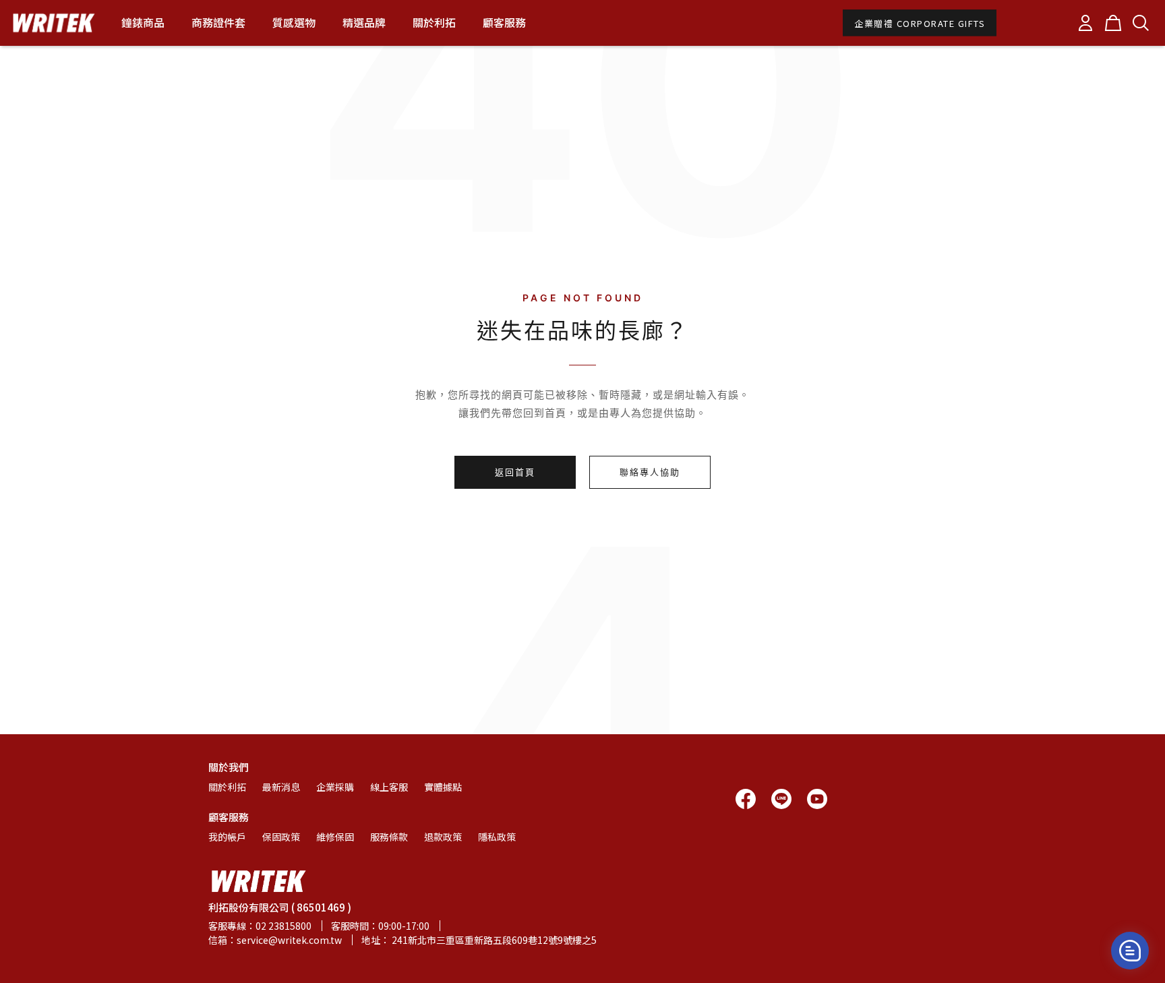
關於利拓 (227, 787)
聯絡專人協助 (650, 472)
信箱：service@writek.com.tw (275, 940)
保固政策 (281, 836)
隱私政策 (497, 836)
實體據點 (443, 787)
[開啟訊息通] (1130, 951)
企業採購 (335, 787)
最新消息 (281, 787)
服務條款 (389, 836)
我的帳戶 (227, 836)
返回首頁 (515, 472)
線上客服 (389, 787)
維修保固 (335, 836)
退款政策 (443, 836)
